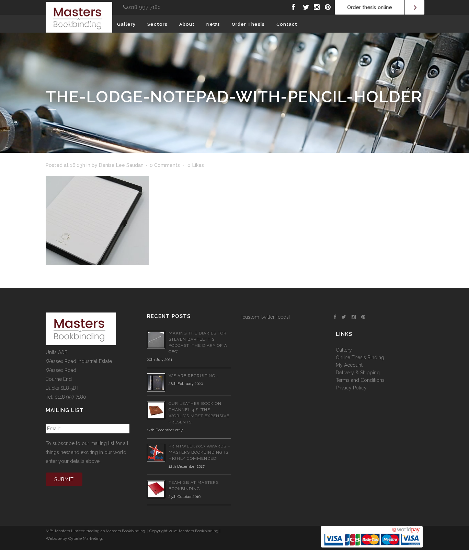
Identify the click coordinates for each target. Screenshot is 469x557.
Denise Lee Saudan (121, 165)
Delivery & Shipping (358, 372)
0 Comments (165, 165)
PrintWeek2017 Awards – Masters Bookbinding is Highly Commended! (199, 452)
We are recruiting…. (194, 375)
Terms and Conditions (360, 380)
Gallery (344, 350)
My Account (349, 365)
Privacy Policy (351, 387)
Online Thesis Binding (360, 357)
